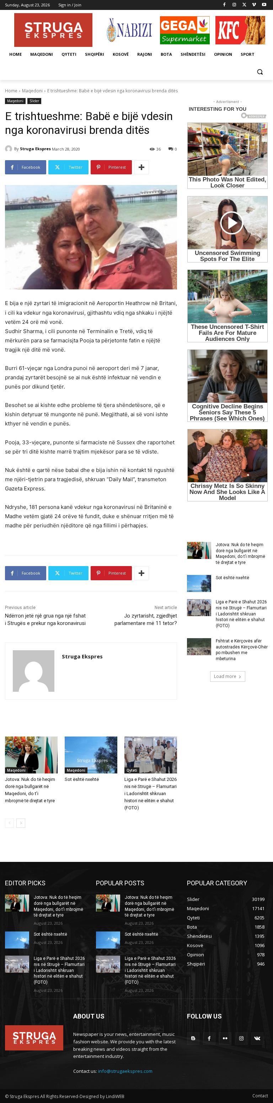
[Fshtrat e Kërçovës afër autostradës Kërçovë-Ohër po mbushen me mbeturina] (199, 646)
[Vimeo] (254, 5)
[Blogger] (193, 1038)
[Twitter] (244, 5)
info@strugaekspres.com (125, 1071)
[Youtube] (264, 5)
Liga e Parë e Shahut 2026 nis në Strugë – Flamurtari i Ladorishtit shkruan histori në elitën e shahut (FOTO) (150, 793)
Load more (225, 676)
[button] (259, 71)
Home (11, 91)
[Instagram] (234, 5)
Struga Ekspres (35, 148)
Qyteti (132, 770)
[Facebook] (224, 5)
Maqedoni (32, 91)
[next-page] (20, 823)
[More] (141, 167)
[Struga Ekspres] (9, 148)
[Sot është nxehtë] (91, 755)
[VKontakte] (257, 1038)
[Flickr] (225, 1038)
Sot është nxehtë (82, 779)
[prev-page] (9, 823)
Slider (34, 100)
